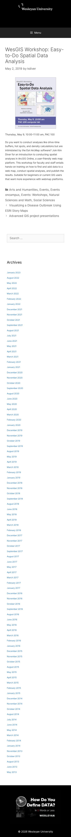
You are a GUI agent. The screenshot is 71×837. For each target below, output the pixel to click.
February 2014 (14, 740)
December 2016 (14, 593)
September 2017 (15, 551)
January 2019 (13, 477)
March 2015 (12, 682)
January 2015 (13, 693)
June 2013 (12, 766)
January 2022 (13, 304)
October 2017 (13, 546)
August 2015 (13, 667)
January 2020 (14, 425)
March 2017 (12, 577)
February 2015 (14, 688)
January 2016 (13, 646)
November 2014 (14, 703)
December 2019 (14, 430)
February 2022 (14, 299)
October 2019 (13, 440)
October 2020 (13, 383)
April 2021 (12, 351)
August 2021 (13, 330)
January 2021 (13, 367)
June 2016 (12, 619)
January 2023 (14, 272)
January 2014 (13, 745)
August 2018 (13, 504)
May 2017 (12, 567)
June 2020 (12, 398)
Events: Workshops (34, 195)
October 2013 (13, 756)
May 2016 (12, 625)
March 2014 (13, 735)
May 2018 (12, 514)
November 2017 (14, 540)
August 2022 (13, 278)
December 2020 (15, 372)
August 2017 (13, 556)
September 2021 (15, 325)
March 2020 (13, 414)
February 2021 (14, 362)
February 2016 (14, 640)
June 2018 (12, 509)
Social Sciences (44, 200)
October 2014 (13, 709)
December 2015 (14, 651)
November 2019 (14, 435)
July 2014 (12, 719)
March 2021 (12, 356)
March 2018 (12, 525)
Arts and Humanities (23, 189)
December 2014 (14, 698)
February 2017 (14, 583)
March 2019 (12, 467)
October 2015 (13, 661)
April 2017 (12, 572)
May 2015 (12, 672)
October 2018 (13, 493)
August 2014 (13, 714)
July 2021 (11, 335)
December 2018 (14, 483)
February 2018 (14, 530)
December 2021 (14, 309)
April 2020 (12, 409)
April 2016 (12, 630)
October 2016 (13, 604)
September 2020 (15, 388)
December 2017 (14, 535)
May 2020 (12, 404)
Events (44, 189)
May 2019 (12, 456)
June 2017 (12, 561)
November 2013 (14, 751)
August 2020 (13, 393)
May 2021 (12, 346)
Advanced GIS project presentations (34, 216)
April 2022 (12, 288)
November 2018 (14, 488)
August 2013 (13, 761)
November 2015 (14, 656)
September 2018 (15, 498)
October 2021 (13, 320)
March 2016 (12, 635)
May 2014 (12, 730)
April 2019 (12, 461)
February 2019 (14, 472)
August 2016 (13, 614)
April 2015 (12, 677)
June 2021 (12, 341)
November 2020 (15, 377)
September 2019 (15, 446)
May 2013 (12, 772)
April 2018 (12, 519)
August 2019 (13, 451)
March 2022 (13, 293)
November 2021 (14, 314)
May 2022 (12, 283)
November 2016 (14, 598)
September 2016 (15, 609)
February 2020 (14, 419)
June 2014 (12, 724)
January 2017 (13, 588)
